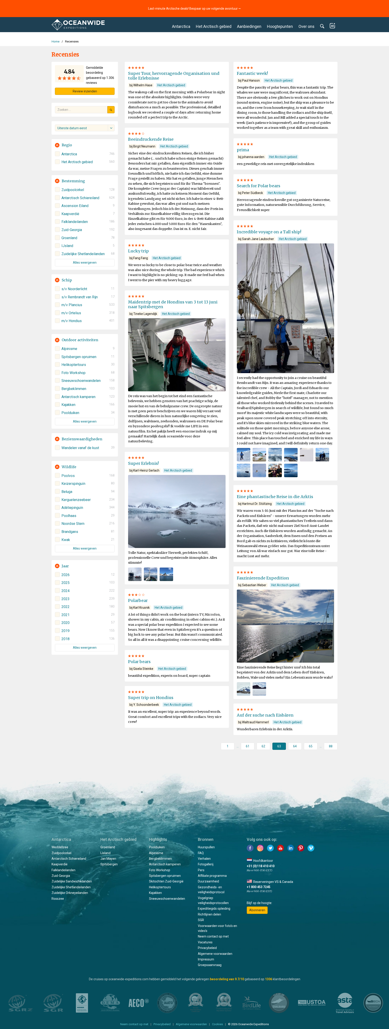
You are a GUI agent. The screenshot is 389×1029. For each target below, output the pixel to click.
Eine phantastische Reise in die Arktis (275, 496)
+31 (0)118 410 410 (260, 866)
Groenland (107, 847)
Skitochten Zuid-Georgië (166, 881)
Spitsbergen (109, 864)
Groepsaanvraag (210, 965)
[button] (85, 145)
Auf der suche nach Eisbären (265, 715)
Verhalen (204, 858)
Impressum (206, 959)
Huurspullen (206, 847)
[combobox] (85, 128)
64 (295, 746)
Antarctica (181, 26)
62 (263, 746)
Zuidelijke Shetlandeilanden (71, 887)
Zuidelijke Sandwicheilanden (72, 881)
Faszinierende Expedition (263, 578)
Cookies (217, 1024)
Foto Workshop (159, 870)
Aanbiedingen (249, 26)
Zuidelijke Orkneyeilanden (70, 893)
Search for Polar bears (258, 185)
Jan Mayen (108, 858)
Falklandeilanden (63, 870)
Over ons (306, 26)
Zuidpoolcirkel (61, 853)
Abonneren (257, 910)
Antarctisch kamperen (165, 864)
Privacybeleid (207, 948)
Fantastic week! (252, 73)
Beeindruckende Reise (151, 139)
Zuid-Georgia (61, 876)
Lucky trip (138, 251)
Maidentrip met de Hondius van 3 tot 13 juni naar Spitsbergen (172, 304)
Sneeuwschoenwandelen (167, 898)
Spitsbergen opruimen (165, 876)
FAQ (201, 853)
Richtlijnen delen (209, 914)
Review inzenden (85, 91)
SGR (201, 920)
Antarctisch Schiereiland (69, 858)
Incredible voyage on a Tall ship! (269, 231)
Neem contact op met (213, 936)
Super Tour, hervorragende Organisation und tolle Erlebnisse (173, 76)
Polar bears (139, 661)
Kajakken (155, 893)
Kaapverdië (60, 864)
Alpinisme (156, 853)
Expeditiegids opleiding (214, 908)
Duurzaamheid (208, 881)
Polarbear (138, 600)
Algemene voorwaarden (215, 954)
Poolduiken (157, 847)
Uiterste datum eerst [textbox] (72, 128)
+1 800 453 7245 (258, 887)
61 (247, 746)
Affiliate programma (212, 876)
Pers (201, 870)
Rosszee (58, 898)
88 (330, 746)
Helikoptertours (160, 887)
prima (243, 149)
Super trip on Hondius (150, 697)
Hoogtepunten (280, 26)
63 (279, 746)
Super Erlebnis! (143, 463)
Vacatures (205, 942)
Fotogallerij (205, 864)
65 (310, 746)
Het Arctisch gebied (213, 26)
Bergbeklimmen (160, 858)
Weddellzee (60, 847)
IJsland (105, 853)
